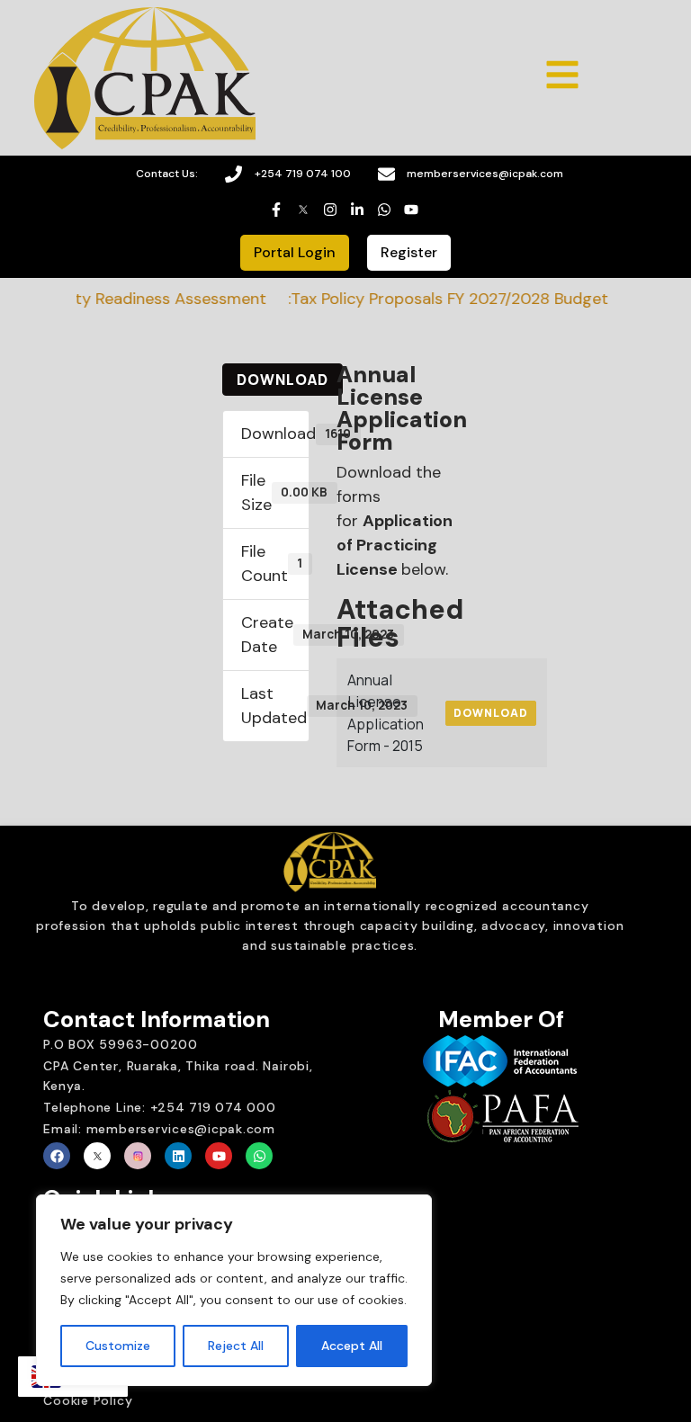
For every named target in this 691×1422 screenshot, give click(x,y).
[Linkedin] (178, 1155)
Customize (117, 1345)
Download (282, 379)
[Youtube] (218, 1155)
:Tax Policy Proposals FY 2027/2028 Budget (436, 298)
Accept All (351, 1345)
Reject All (236, 1345)
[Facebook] (56, 1155)
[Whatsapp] (259, 1155)
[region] (234, 1290)
